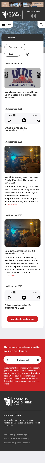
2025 (11, 54)
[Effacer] (27, 54)
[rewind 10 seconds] (9, 120)
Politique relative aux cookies (16, 439)
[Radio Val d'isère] (11, 14)
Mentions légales (23, 435)
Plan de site (8, 435)
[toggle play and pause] (24, 120)
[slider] (14, 115)
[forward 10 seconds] (39, 120)
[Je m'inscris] (37, 360)
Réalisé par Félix (23, 443)
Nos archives (9, 443)
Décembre (14, 47)
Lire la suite (12, 204)
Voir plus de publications (22, 319)
